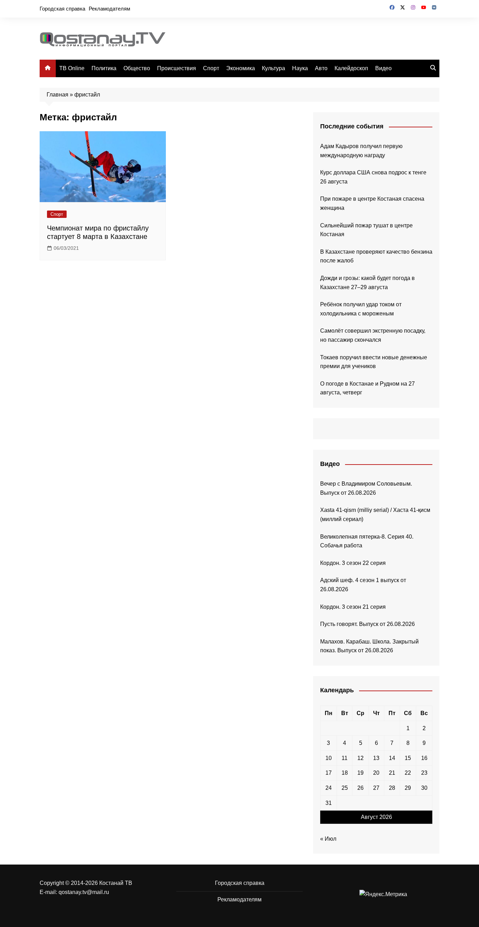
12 (360, 758)
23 (424, 773)
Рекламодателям (109, 9)
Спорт (211, 68)
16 (424, 758)
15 (408, 758)
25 (345, 788)
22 (408, 773)
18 (345, 773)
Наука (300, 68)
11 (345, 758)
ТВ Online (72, 68)
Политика (104, 68)
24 (328, 788)
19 (360, 773)
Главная (57, 95)
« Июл (328, 839)
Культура (273, 68)
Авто (321, 68)
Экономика (240, 68)
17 (328, 773)
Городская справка (62, 9)
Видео (383, 68)
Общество (136, 68)
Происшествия (176, 68)
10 (328, 758)
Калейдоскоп (351, 68)
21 (392, 773)
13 (376, 758)
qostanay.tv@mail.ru (84, 892)
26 (360, 788)
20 (376, 773)
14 (392, 758)
